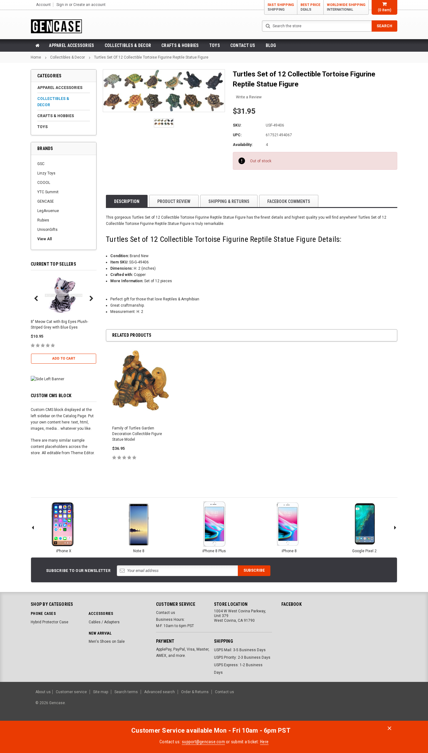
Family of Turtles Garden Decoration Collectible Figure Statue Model (137, 434)
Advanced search (159, 692)
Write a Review (249, 97)
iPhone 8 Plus (214, 551)
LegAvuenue (48, 211)
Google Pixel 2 (364, 551)
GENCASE (45, 201)
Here (264, 741)
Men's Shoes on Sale (107, 641)
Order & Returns (195, 692)
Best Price (310, 7)
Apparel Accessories (71, 45)
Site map (100, 692)
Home (36, 57)
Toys (214, 45)
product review (174, 201)
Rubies (43, 220)
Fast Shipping (281, 7)
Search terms (126, 692)
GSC (40, 164)
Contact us (242, 45)
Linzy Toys (46, 173)
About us (43, 692)
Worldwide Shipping (346, 7)
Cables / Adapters (104, 622)
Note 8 (138, 551)
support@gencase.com (203, 741)
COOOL (43, 182)
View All (44, 239)
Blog (271, 45)
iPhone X (63, 551)
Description (126, 201)
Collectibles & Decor (128, 45)
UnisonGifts (47, 229)
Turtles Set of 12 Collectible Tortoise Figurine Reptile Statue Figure (151, 57)
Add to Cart (63, 358)
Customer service (71, 692)
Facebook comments (288, 201)
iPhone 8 (289, 551)
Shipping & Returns (228, 201)
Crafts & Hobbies (180, 45)
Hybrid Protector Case (49, 622)
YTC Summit (48, 192)
